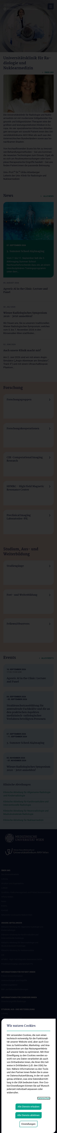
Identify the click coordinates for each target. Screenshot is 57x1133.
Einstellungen (28, 1124)
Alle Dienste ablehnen (28, 1115)
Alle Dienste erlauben (28, 1106)
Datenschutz (43, 1098)
